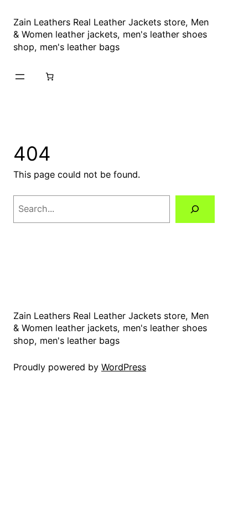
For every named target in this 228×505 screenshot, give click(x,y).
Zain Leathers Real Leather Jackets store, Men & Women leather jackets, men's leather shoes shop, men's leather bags (111, 34)
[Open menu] (20, 76)
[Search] (195, 209)
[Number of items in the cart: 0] (50, 77)
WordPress (123, 367)
